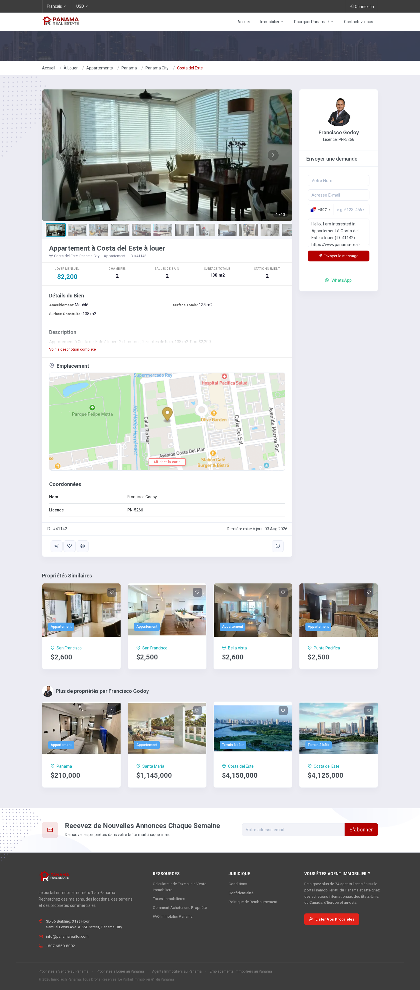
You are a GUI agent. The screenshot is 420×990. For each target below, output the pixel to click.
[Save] (69, 546)
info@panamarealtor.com (67, 936)
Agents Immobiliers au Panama (177, 971)
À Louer (71, 68)
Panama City (157, 68)
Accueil (244, 21)
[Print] (83, 546)
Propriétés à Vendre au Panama (64, 971)
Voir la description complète (72, 349)
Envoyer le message (341, 256)
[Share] (57, 546)
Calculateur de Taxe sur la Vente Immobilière (179, 886)
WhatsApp (341, 280)
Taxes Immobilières (169, 898)
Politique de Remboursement (253, 901)
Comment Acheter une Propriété (180, 907)
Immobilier (270, 21)
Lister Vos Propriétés (335, 919)
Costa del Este (190, 68)
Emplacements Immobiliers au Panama (241, 971)
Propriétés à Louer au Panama (120, 971)
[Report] (278, 546)
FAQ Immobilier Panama (173, 916)
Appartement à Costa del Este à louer (107, 248)
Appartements (99, 68)
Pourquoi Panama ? (312, 21)
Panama (129, 68)
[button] (61, 155)
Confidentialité (241, 893)
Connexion (364, 6)
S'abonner (361, 830)
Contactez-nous (358, 21)
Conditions (238, 883)
